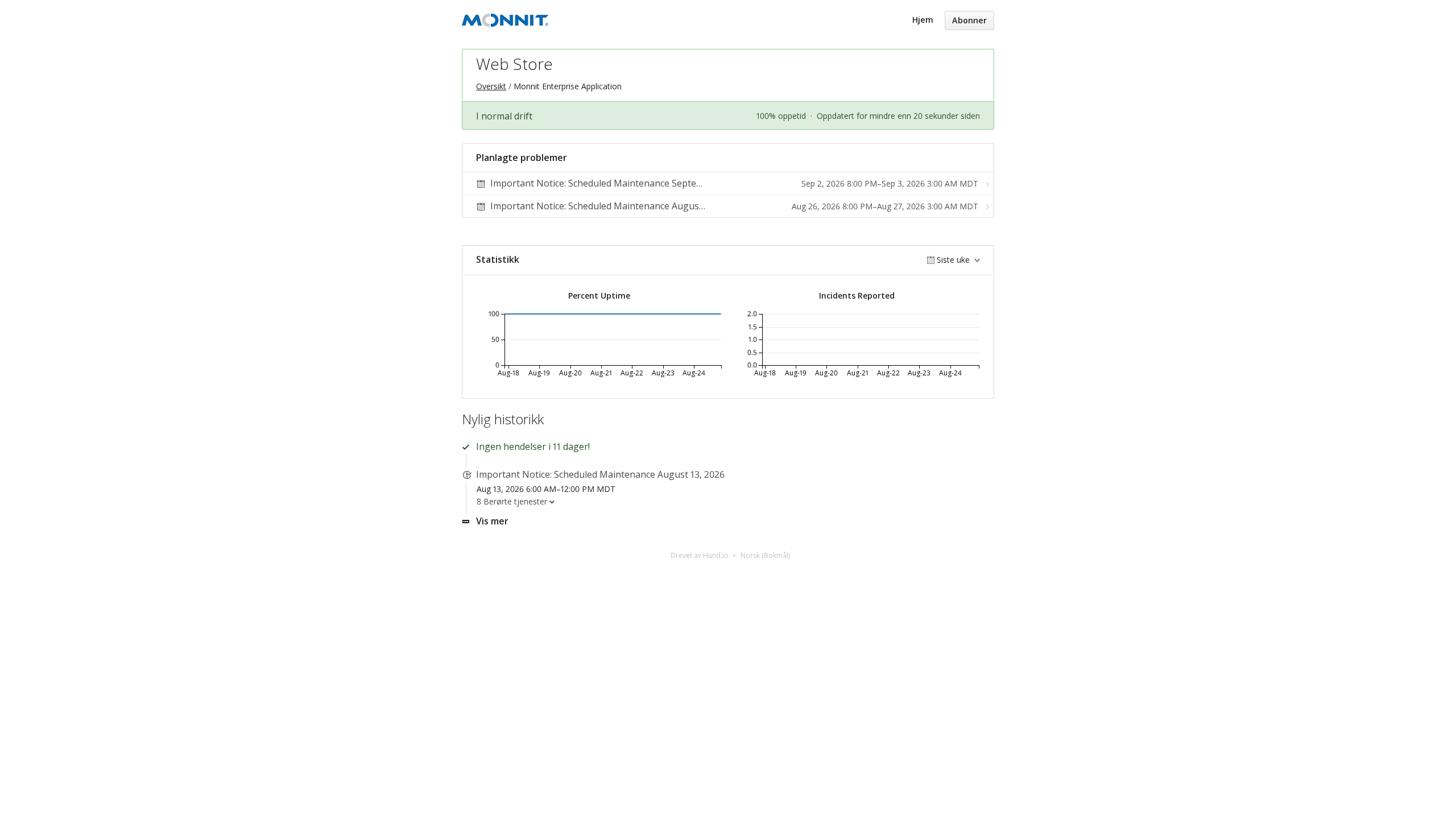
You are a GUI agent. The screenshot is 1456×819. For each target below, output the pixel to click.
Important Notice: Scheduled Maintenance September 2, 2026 (620, 183)
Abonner (969, 20)
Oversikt (491, 86)
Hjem (922, 19)
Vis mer (492, 521)
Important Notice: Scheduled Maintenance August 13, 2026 (600, 474)
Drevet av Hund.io (700, 555)
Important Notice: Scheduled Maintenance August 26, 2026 (615, 206)
